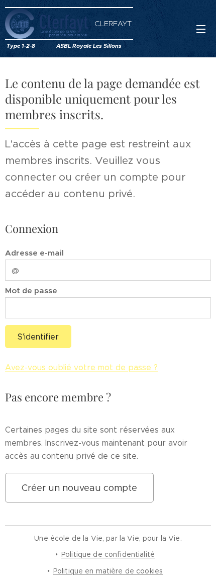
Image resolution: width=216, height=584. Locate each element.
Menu (201, 29)
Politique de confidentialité (108, 554)
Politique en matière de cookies (108, 570)
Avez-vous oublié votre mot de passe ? (81, 367)
